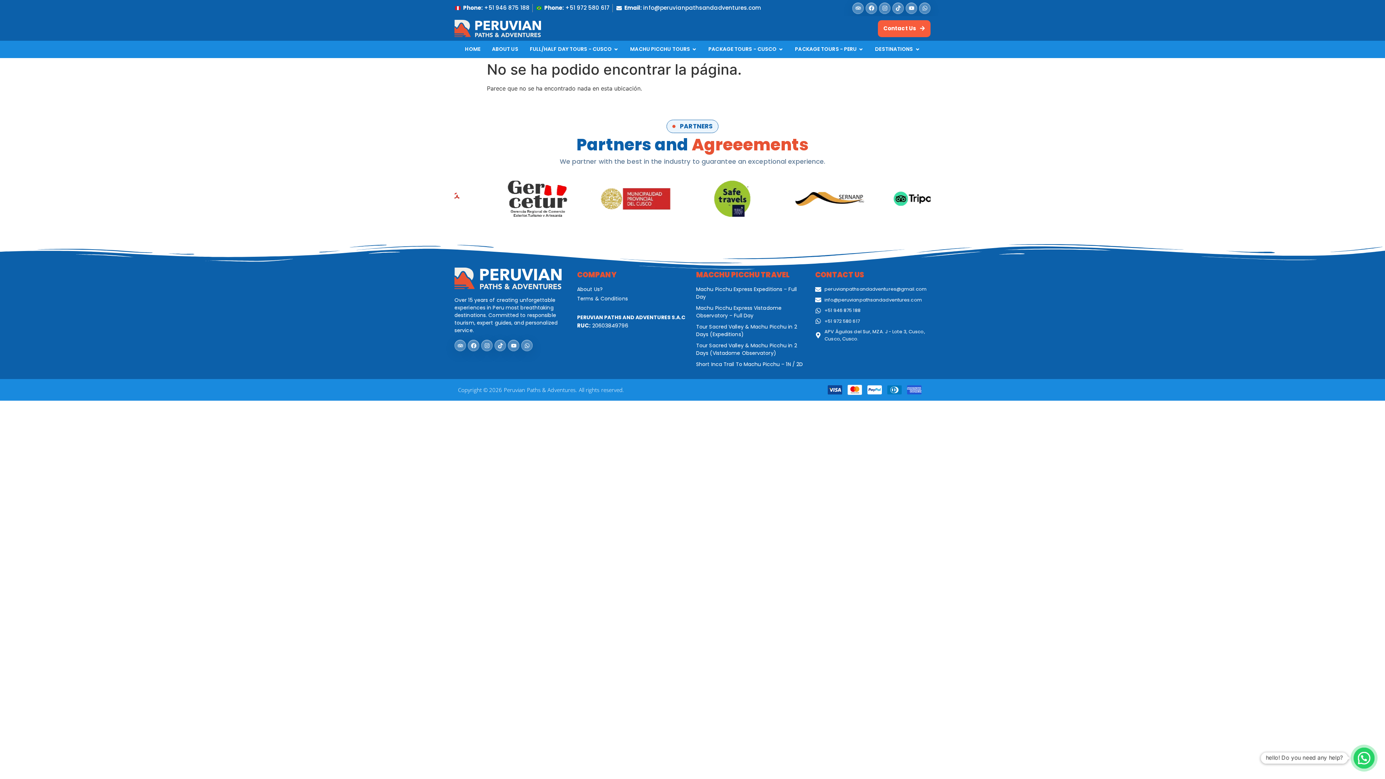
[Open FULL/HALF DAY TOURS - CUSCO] (616, 49)
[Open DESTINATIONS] (917, 49)
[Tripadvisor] (858, 8)
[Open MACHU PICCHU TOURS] (694, 49)
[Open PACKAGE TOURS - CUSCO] (780, 49)
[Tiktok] (898, 8)
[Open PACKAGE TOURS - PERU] (860, 49)
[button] (1364, 758)
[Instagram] (884, 8)
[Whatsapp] (924, 8)
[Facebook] (871, 8)
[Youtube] (911, 8)
